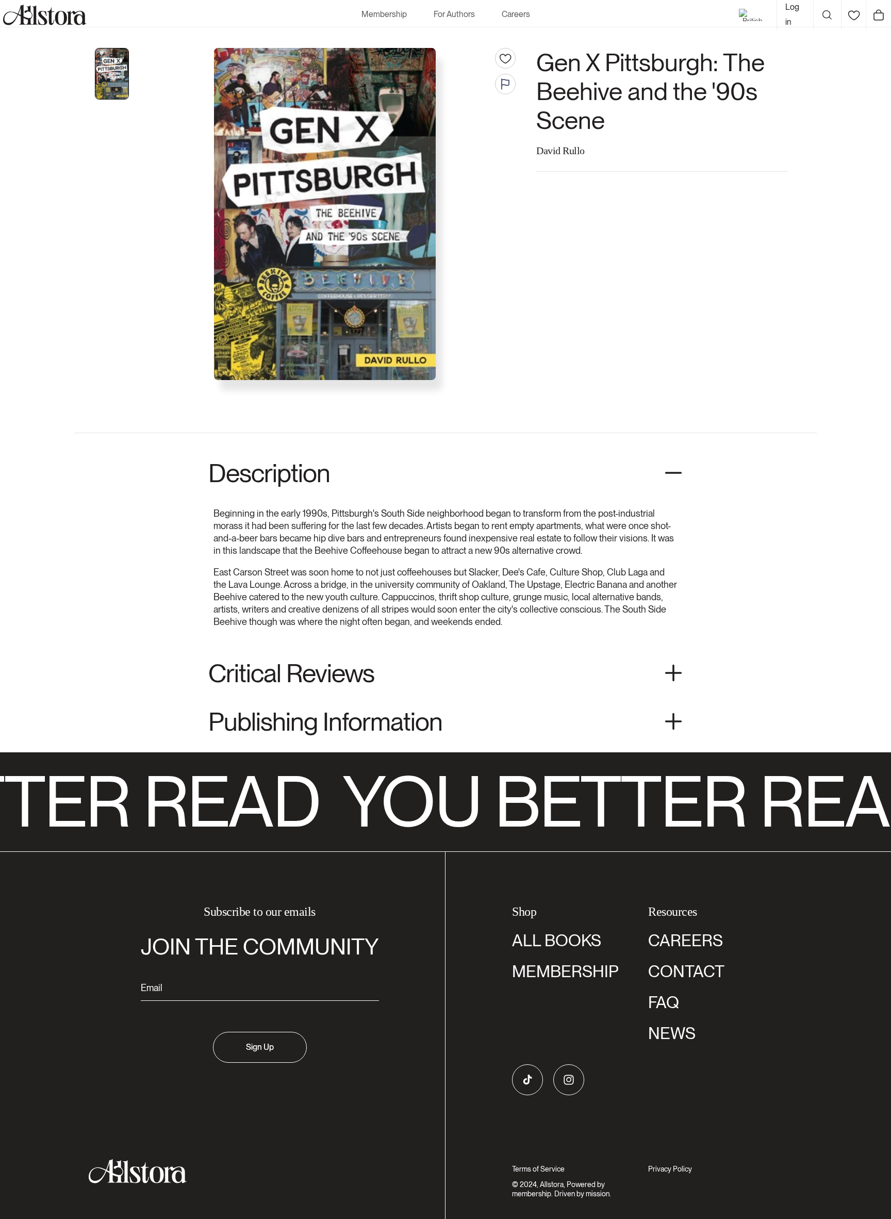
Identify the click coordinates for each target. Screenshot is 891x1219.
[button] (827, 15)
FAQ (663, 1002)
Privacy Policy (670, 1169)
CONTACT (686, 971)
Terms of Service (538, 1169)
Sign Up (260, 1047)
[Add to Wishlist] (505, 58)
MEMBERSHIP (565, 971)
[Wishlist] (853, 15)
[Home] (43, 15)
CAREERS (685, 940)
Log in (792, 14)
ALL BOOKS (556, 940)
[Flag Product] (505, 84)
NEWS (672, 1033)
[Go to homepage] (253, 1171)
